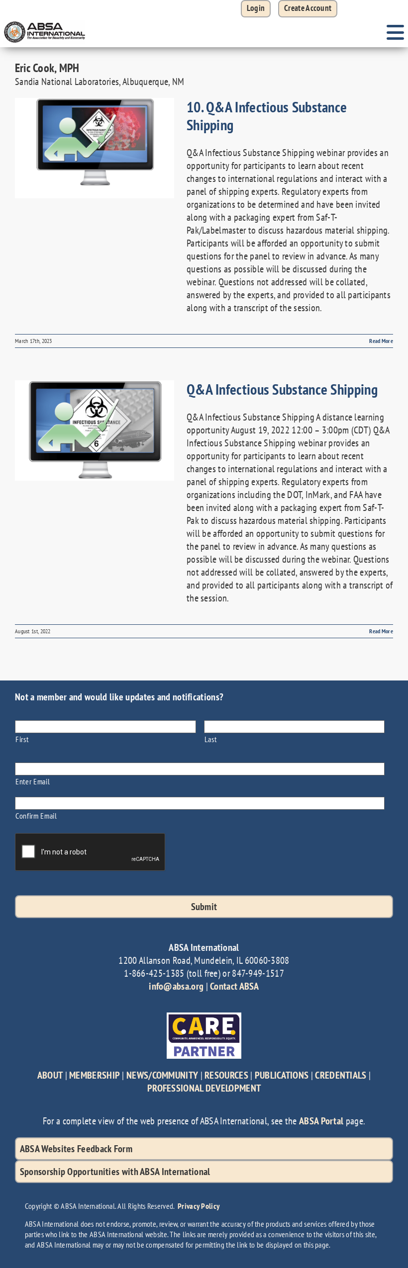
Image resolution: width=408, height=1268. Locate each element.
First (21, 739)
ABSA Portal (321, 1120)
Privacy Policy (198, 1206)
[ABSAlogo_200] (45, 22)
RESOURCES (226, 1075)
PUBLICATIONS (282, 1075)
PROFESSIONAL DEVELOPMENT (204, 1088)
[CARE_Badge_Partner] (204, 1017)
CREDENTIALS (340, 1075)
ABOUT (50, 1075)
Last (210, 739)
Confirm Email (36, 815)
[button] (307, 8)
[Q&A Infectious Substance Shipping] (94, 430)
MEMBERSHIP (94, 1075)
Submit (204, 906)
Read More (381, 340)
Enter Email (32, 781)
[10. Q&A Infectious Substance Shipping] (94, 148)
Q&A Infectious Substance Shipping (282, 389)
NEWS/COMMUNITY (162, 1075)
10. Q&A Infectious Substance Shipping (267, 115)
